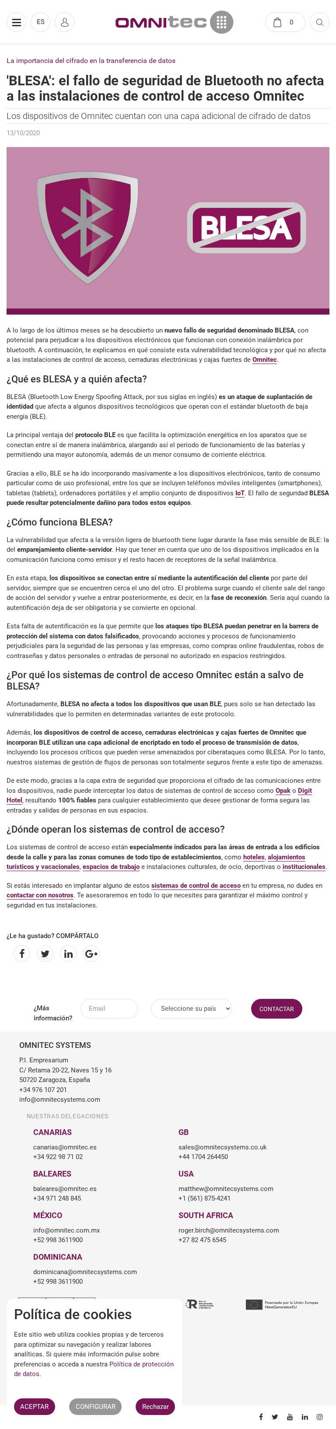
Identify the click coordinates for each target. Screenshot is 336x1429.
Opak (283, 791)
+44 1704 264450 (203, 1157)
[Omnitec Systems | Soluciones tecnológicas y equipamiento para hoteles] (174, 22)
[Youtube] (285, 1417)
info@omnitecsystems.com (59, 1099)
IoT (240, 493)
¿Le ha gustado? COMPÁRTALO (52, 936)
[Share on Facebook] (20, 953)
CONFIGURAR (96, 1407)
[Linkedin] (300, 1417)
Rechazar (155, 1407)
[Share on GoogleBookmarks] (90, 953)
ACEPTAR (34, 1407)
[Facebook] (256, 1417)
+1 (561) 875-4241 (204, 1198)
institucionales (304, 867)
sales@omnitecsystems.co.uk (222, 1147)
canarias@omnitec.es (65, 1147)
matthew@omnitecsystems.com (225, 1189)
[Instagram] (315, 1417)
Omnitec (264, 360)
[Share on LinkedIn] (67, 953)
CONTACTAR (276, 1008)
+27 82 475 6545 (202, 1240)
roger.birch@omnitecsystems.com (228, 1230)
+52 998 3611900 (58, 1240)
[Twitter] (270, 1417)
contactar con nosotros (40, 895)
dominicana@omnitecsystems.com (85, 1272)
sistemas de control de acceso (196, 886)
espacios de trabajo (111, 867)
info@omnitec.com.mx (66, 1230)
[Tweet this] (43, 953)
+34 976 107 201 (43, 1090)
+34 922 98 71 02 (58, 1157)
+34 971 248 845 (57, 1198)
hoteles (254, 857)
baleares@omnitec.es (65, 1189)
